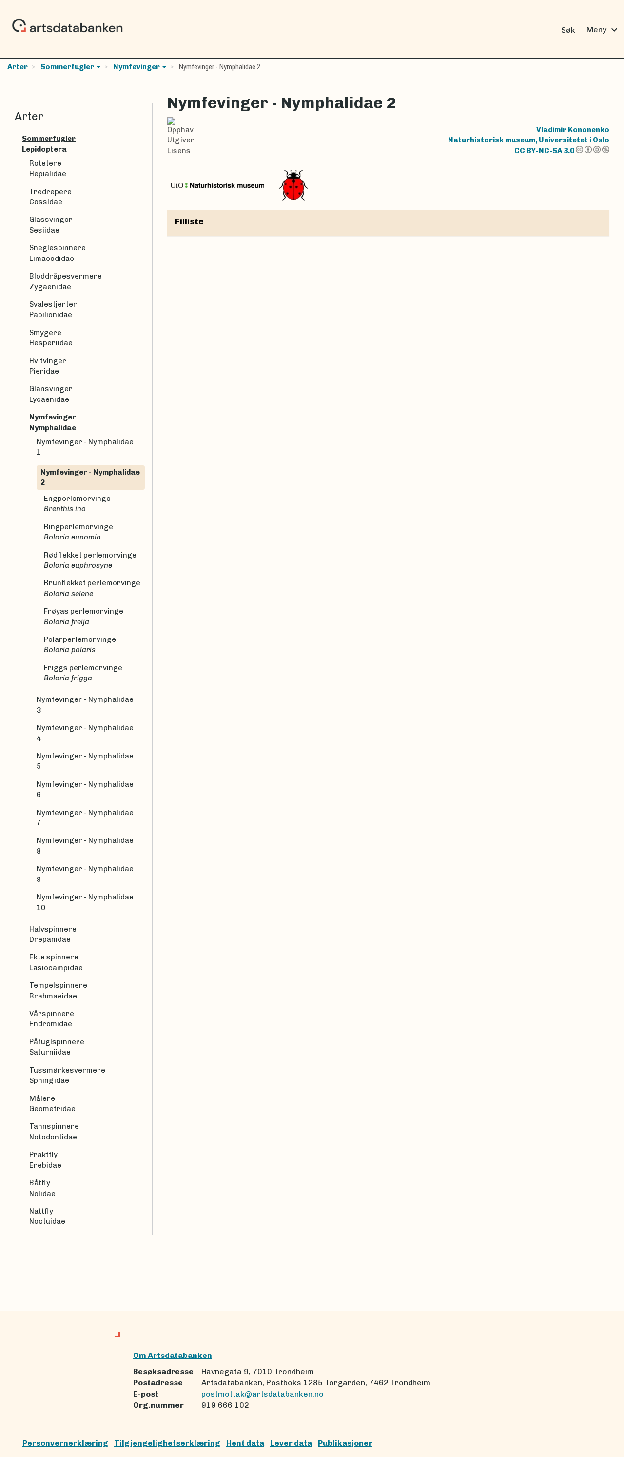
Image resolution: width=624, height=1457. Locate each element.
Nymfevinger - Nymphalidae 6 (85, 789)
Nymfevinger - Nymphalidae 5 (85, 761)
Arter (17, 66)
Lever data (291, 1443)
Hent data (245, 1443)
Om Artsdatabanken (172, 1355)
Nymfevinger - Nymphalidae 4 (85, 732)
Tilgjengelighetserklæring (167, 1443)
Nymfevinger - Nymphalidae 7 (85, 817)
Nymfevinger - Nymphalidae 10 (85, 902)
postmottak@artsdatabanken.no (262, 1393)
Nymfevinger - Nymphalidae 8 (85, 845)
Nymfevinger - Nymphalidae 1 (85, 447)
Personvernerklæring (65, 1443)
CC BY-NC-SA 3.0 (545, 150)
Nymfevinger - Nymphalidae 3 (85, 704)
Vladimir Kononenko (572, 129)
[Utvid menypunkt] (141, 138)
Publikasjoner (345, 1443)
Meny (603, 30)
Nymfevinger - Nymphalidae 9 (85, 873)
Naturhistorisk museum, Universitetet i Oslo (528, 140)
